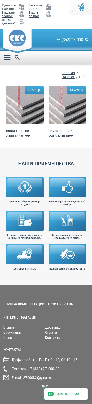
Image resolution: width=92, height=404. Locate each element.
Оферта (9, 338)
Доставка (53, 328)
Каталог (68, 77)
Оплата (51, 333)
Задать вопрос (34, 14)
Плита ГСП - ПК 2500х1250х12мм (18, 134)
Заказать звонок (8, 14)
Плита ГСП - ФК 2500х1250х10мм (61, 134)
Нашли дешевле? (9, 21)
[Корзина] (80, 7)
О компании (12, 333)
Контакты (53, 338)
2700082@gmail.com (39, 378)
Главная (68, 73)
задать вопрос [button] (68, 393)
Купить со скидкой (9, 7)
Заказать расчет (35, 7)
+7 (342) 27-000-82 (73, 40)
